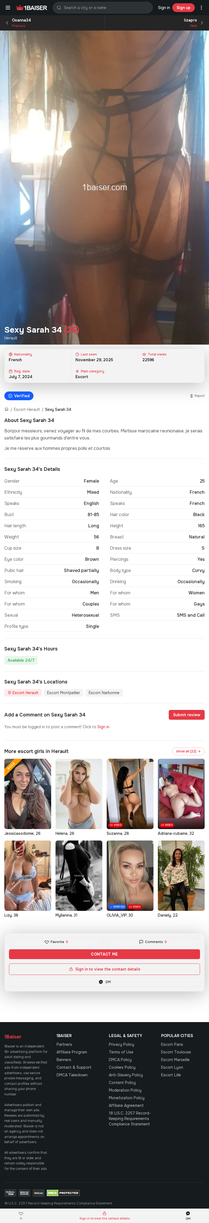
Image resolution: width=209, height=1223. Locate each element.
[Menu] (8, 7)
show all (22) (188, 751)
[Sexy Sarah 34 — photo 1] (104, 188)
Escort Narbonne (104, 692)
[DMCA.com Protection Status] (63, 1193)
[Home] (6, 409)
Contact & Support (74, 1067)
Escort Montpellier (63, 692)
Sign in (164, 7)
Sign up (183, 7)
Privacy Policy (121, 1044)
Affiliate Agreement (126, 1105)
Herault (10, 338)
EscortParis (172, 1044)
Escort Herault (27, 409)
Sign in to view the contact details (107, 969)
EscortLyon (172, 1067)
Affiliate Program (72, 1052)
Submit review (186, 714)
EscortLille (171, 1075)
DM (108, 982)
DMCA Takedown (72, 1075)
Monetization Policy (127, 1097)
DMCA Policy (120, 1059)
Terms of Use (121, 1052)
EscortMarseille (175, 1059)
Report (200, 396)
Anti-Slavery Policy (126, 1075)
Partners (64, 1044)
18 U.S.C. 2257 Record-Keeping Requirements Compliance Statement (130, 1118)
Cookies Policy (122, 1067)
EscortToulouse (176, 1052)
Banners (64, 1059)
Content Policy (122, 1082)
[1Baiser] (31, 7)
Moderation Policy (125, 1090)
